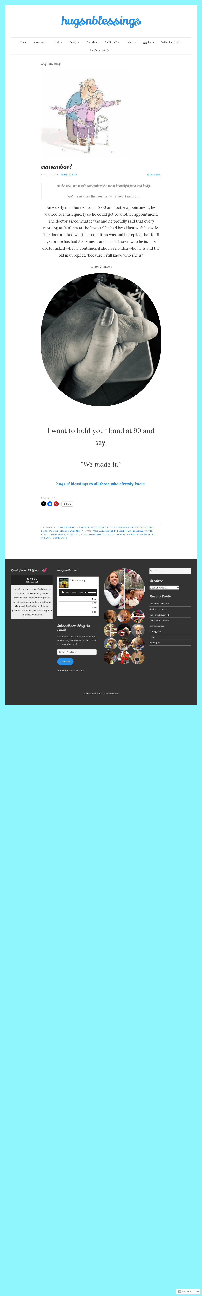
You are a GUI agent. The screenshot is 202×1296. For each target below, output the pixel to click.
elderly (137, 530)
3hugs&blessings (99, 50)
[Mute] (86, 592)
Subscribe (65, 661)
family (73, 42)
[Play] (63, 592)
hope (61, 534)
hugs (84, 534)
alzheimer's (107, 530)
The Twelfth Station (159, 620)
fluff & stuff (107, 527)
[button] (124, 589)
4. (74, 612)
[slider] (91, 592)
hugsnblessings (101, 21)
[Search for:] (170, 571)
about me (39, 42)
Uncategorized (69, 530)
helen (130, 42)
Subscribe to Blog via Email (73, 628)
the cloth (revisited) (159, 614)
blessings (124, 530)
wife (64, 537)
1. (68, 599)
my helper (154, 642)
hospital (73, 534)
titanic (46, 537)
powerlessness (156, 625)
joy (104, 534)
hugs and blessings (132, 527)
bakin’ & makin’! (170, 42)
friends (91, 42)
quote (53, 530)
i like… (152, 637)
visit (56, 537)
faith (56, 42)
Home (23, 42)
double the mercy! (158, 609)
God (54, 534)
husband (95, 534)
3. (70, 608)
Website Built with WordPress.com (101, 693)
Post (44, 530)
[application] (78, 592)
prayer (121, 534)
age (95, 530)
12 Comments (154, 174)
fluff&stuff (111, 42)
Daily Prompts (68, 527)
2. (74, 603)
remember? (56, 166)
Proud (131, 534)
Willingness (155, 631)
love (150, 527)
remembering (146, 534)
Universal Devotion (159, 603)
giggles (147, 42)
